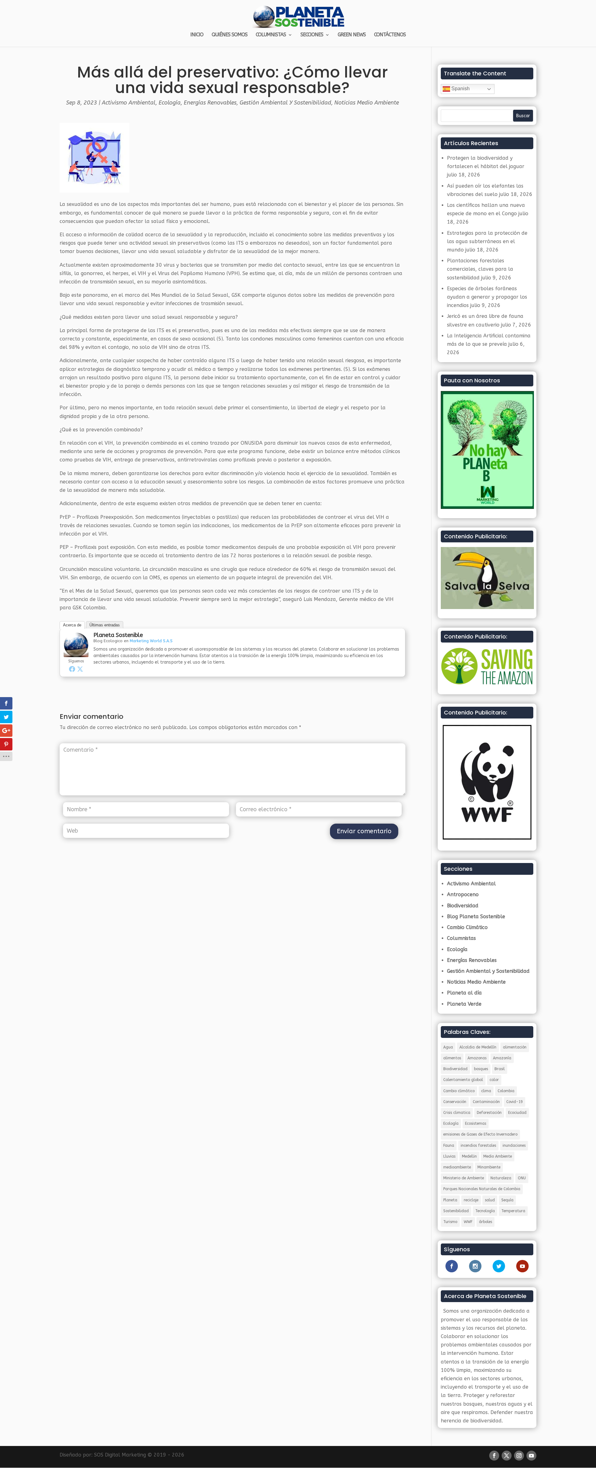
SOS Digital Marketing (120, 1455)
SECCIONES (311, 35)
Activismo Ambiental (129, 102)
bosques (481, 1069)
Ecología (170, 102)
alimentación (514, 1047)
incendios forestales (478, 1145)
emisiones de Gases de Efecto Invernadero (480, 1134)
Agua (448, 1047)
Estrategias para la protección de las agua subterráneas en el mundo (487, 241)
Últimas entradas (104, 625)
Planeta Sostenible (118, 635)
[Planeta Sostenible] (76, 653)
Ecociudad (517, 1112)
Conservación (454, 1102)
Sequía (507, 1200)
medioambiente (457, 1167)
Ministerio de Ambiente (463, 1178)
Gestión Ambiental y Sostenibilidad (285, 102)
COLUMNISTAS (271, 35)
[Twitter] (80, 669)
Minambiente (488, 1167)
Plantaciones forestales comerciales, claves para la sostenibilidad (480, 269)
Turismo (450, 1222)
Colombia (506, 1091)
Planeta (450, 1200)
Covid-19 (514, 1102)
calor (494, 1080)
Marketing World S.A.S (151, 640)
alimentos (452, 1058)
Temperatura (513, 1211)
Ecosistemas (475, 1123)
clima (486, 1091)
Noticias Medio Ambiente (366, 102)
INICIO (196, 35)
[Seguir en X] (507, 1456)
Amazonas (476, 1058)
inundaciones (514, 1145)
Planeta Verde (464, 1004)
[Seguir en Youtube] (531, 1456)
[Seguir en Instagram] (519, 1456)
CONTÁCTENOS (390, 35)
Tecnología (485, 1211)
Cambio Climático (467, 927)
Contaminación (486, 1102)
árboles (485, 1222)
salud (490, 1200)
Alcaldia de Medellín (477, 1047)
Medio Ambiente (497, 1156)
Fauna (448, 1145)
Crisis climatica (456, 1112)
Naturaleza (500, 1178)
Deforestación (489, 1112)
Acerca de (72, 625)
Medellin (469, 1156)
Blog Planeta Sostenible (476, 916)
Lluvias (449, 1156)
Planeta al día (464, 993)
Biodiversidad (462, 906)
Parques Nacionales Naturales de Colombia (481, 1189)
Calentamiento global (463, 1080)
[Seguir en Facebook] (494, 1456)
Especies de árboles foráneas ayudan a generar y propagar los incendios (487, 297)
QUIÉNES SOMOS (229, 35)
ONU (522, 1178)
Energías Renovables (210, 102)
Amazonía (502, 1058)
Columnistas (461, 938)
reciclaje (471, 1200)
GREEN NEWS (352, 35)
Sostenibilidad (456, 1211)
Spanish (460, 88)
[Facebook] (72, 669)
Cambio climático (459, 1091)
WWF (468, 1222)
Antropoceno (463, 894)
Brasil (499, 1069)
